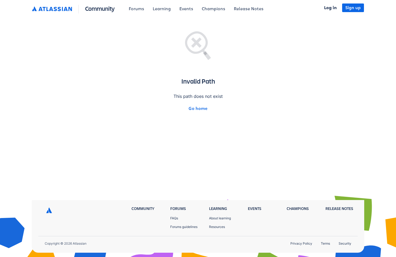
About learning (220, 218)
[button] (74, 9)
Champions (213, 9)
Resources (217, 227)
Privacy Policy (301, 243)
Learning (162, 9)
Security (345, 243)
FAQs (174, 218)
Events (186, 9)
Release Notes (248, 9)
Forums (136, 9)
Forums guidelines (183, 227)
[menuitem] (136, 9)
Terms (325, 243)
